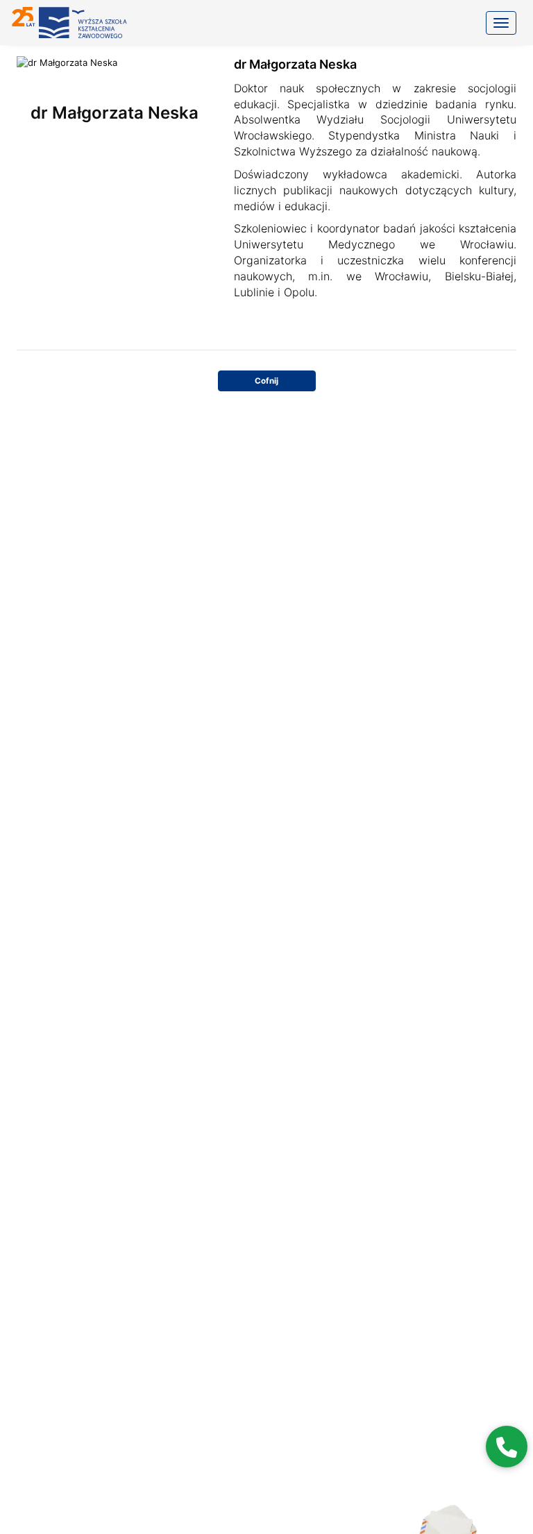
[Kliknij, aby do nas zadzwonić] (506, 1446)
